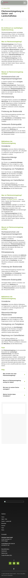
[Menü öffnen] (24, 2)
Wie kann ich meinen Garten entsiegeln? (11, 388)
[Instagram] (10, 563)
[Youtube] (18, 563)
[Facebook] (14, 563)
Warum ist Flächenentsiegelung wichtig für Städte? (12, 381)
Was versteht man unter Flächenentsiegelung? (10, 374)
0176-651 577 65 (5, 545)
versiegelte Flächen (12, 199)
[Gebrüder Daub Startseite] (5, 2)
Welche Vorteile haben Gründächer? (9, 395)
